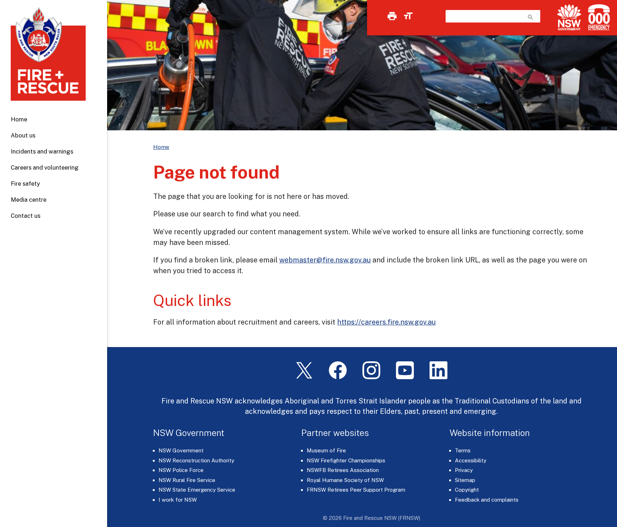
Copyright (467, 490)
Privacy (464, 470)
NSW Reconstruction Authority (196, 460)
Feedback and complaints (486, 500)
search (530, 17)
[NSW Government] (569, 17)
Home (19, 119)
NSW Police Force (181, 470)
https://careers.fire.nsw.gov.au (386, 322)
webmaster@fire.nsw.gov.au (325, 260)
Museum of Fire (326, 450)
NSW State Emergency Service (197, 490)
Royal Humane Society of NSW (345, 480)
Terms (463, 450)
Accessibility (470, 460)
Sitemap (465, 480)
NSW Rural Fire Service (187, 480)
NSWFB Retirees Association (343, 470)
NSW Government (181, 450)
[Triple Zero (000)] (597, 17)
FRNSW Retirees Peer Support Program (356, 490)
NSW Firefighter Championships (346, 460)
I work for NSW (178, 500)
